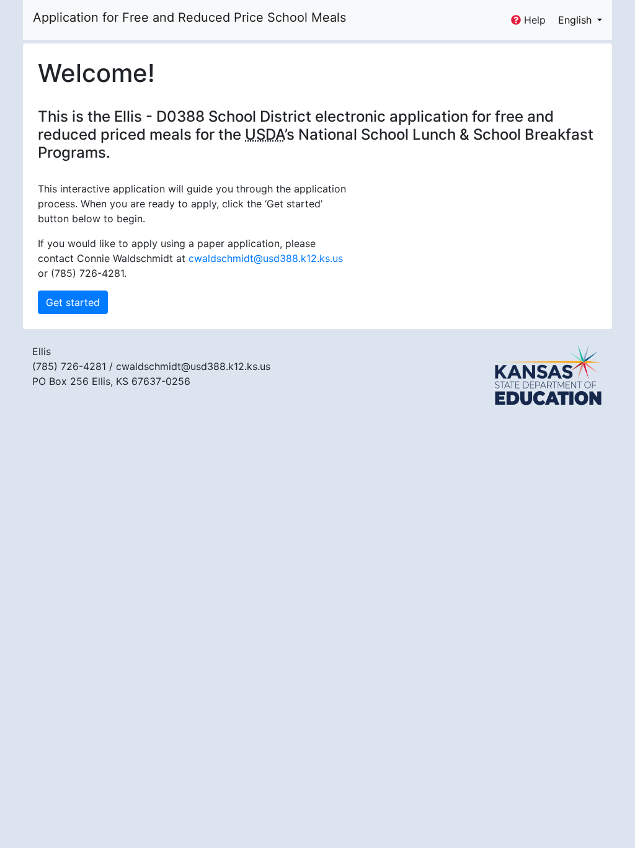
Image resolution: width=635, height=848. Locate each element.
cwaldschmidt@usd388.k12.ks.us (266, 258)
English (576, 20)
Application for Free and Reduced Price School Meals (189, 17)
